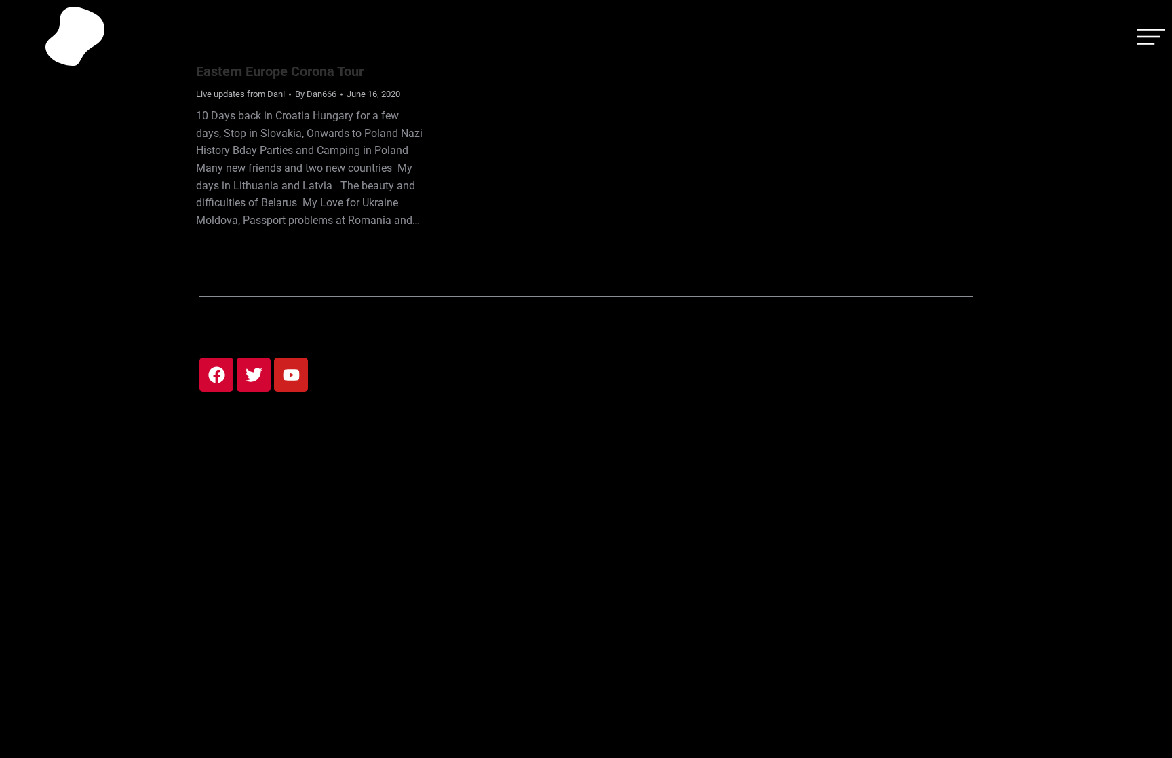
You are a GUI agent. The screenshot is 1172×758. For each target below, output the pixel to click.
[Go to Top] (1151, 737)
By (315, 94)
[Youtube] (291, 375)
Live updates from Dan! (240, 94)
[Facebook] (216, 375)
